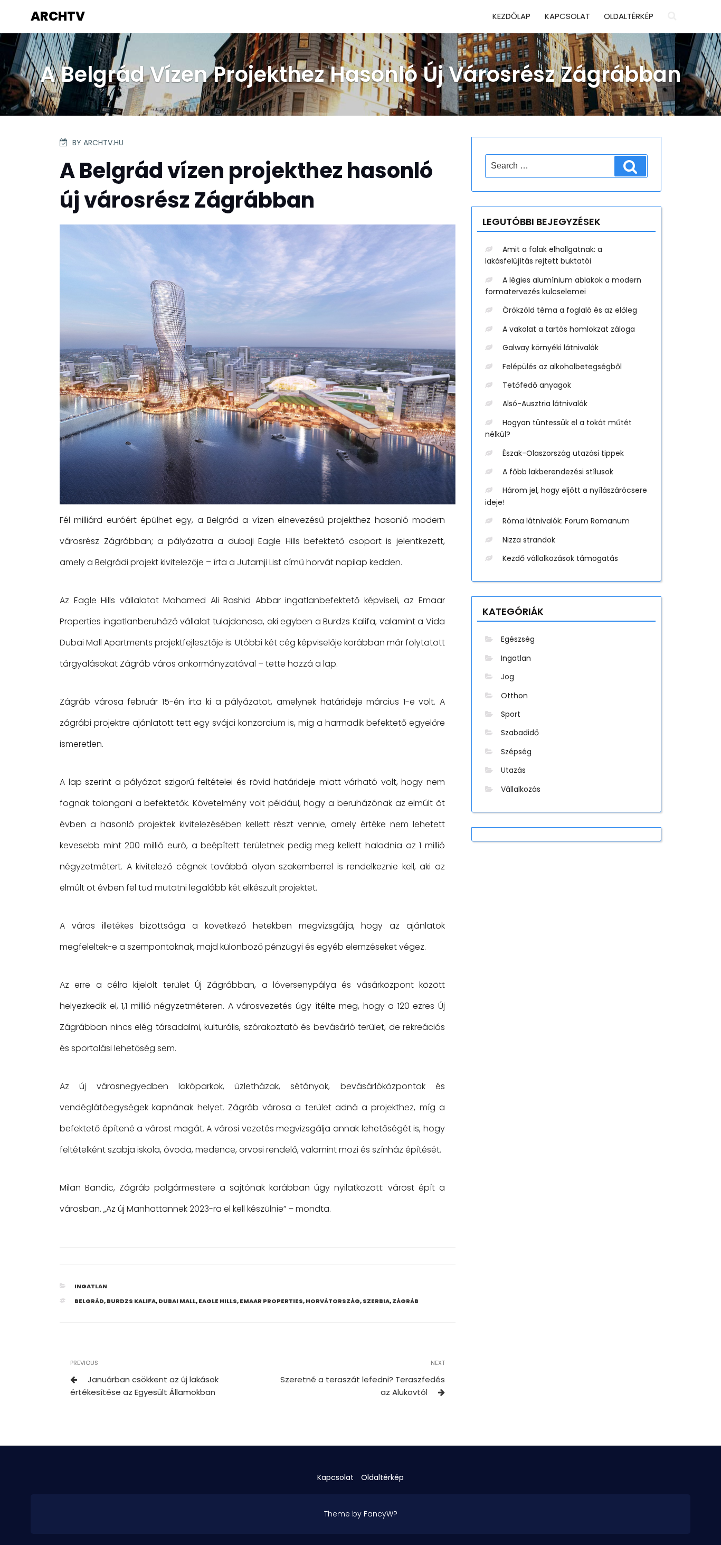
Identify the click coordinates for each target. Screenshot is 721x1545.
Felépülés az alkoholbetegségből (562, 366)
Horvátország (333, 1301)
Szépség (516, 751)
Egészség (518, 639)
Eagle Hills (217, 1301)
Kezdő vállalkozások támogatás (560, 558)
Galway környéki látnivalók (550, 347)
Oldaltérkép (628, 16)
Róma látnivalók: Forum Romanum (566, 521)
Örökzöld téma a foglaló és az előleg (569, 310)
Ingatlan (90, 1286)
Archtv (58, 16)
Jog (507, 676)
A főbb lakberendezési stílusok (557, 471)
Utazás (513, 770)
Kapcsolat (567, 16)
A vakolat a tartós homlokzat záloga (568, 329)
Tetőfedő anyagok (536, 385)
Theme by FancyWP (360, 1514)
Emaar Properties (271, 1301)
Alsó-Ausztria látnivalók (544, 403)
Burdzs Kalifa (131, 1301)
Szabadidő (520, 732)
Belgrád (89, 1301)
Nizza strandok (528, 540)
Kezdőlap (511, 16)
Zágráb (405, 1301)
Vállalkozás (520, 789)
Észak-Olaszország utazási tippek (563, 453)
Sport (510, 714)
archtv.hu (103, 142)
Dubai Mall (177, 1301)
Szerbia (376, 1301)
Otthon (514, 695)
